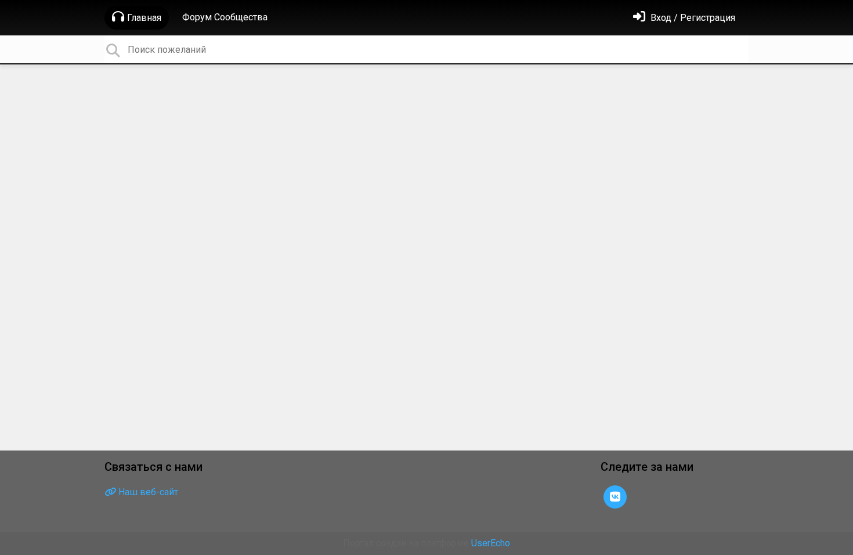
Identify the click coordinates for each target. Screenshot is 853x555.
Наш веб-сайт (147, 492)
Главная (144, 17)
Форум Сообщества (225, 17)
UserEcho (490, 543)
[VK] (615, 496)
